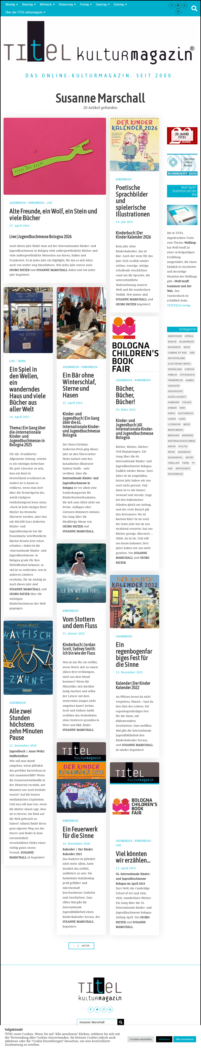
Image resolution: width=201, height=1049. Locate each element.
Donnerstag (66, 4)
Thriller (173, 463)
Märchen (173, 435)
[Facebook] (172, 5)
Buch (187, 347)
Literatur (174, 424)
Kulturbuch (185, 413)
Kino (182, 407)
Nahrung (187, 435)
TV (193, 463)
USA (170, 468)
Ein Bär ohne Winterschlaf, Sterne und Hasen (79, 385)
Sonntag (119, 4)
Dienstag (27, 4)
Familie (172, 374)
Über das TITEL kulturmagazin (23, 12)
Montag (10, 4)
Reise (171, 452)
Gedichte (174, 385)
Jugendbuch (17, 202)
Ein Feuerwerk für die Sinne (80, 832)
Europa (189, 369)
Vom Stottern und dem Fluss (80, 622)
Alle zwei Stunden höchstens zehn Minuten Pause (26, 724)
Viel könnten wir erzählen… (133, 857)
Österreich (175, 474)
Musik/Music (175, 430)
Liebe (182, 418)
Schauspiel (175, 457)
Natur (171, 446)
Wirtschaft (183, 468)
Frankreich (175, 380)
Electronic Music (179, 363)
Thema (21, 361)
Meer (187, 424)
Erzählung (175, 369)
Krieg (171, 413)
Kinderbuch (36, 202)
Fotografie (187, 374)
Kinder (172, 407)
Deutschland (176, 358)
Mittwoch (46, 4)
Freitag (84, 4)
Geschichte (175, 391)
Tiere (185, 463)
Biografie (174, 347)
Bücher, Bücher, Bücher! (125, 395)
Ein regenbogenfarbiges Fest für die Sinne (134, 654)
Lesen (172, 418)
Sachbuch (184, 452)
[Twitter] (178, 5)
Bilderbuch (186, 341)
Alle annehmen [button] (185, 1039)
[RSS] (178, 11)
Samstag (101, 4)
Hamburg (173, 402)
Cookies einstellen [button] (141, 1039)
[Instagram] (184, 5)
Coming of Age (177, 352)
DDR (192, 352)
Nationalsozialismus (181, 441)
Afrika (189, 336)
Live (49, 202)
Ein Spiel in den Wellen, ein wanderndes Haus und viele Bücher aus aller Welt (27, 389)
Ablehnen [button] (164, 1039)
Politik (183, 446)
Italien (186, 402)
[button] (120, 1022)
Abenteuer (175, 336)
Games (190, 380)
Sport (190, 457)
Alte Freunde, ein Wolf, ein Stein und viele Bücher (53, 214)
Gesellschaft (177, 396)
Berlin (172, 341)
